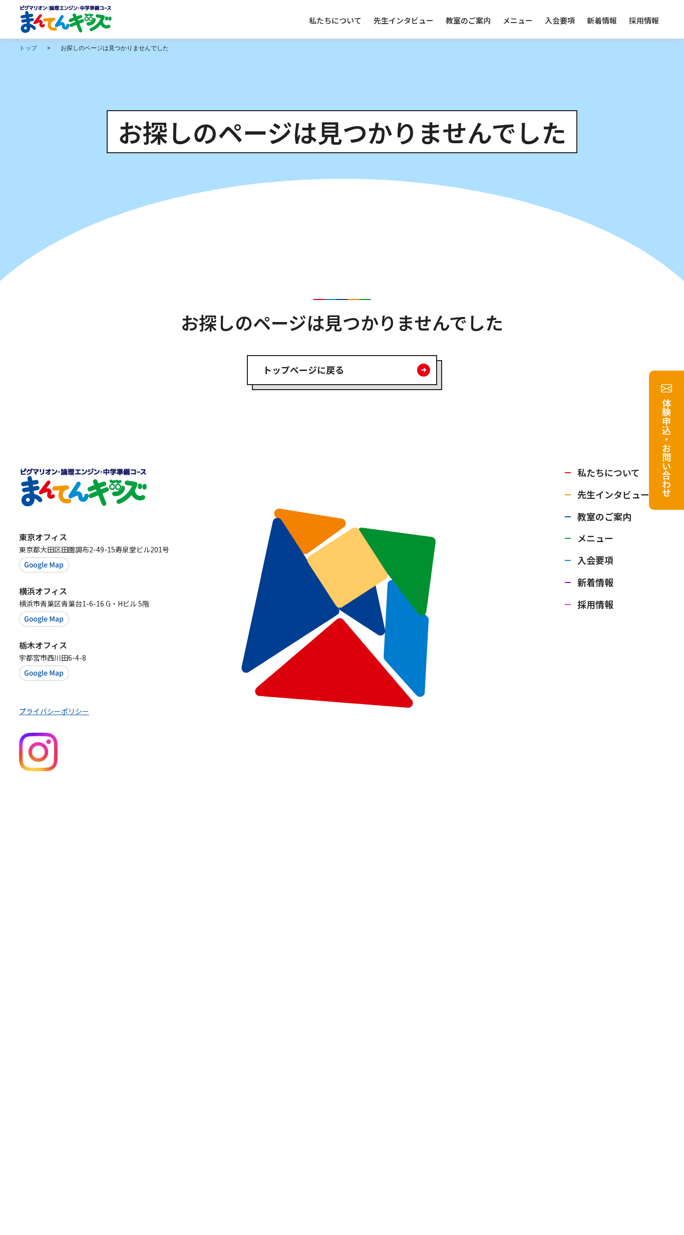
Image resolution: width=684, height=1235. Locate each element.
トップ (28, 48)
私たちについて (608, 472)
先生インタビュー (613, 494)
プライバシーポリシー (54, 711)
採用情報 (595, 603)
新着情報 (595, 581)
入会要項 (595, 559)
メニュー (595, 537)
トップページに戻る (303, 369)
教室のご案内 (604, 516)
